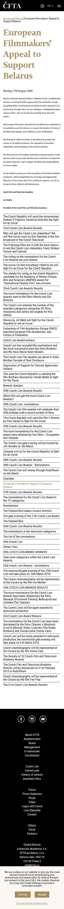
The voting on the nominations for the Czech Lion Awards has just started (29, 258)
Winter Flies (10, 547)
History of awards (32, 774)
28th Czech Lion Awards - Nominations (26, 465)
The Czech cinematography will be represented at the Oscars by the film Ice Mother (31, 581)
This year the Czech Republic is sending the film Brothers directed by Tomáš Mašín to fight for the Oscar (30, 377)
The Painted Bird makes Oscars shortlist (27, 511)
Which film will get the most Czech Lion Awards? (26, 397)
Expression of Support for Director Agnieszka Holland (30, 367)
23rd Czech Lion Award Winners (22, 616)
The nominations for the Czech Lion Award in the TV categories (29, 499)
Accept (42, 894)
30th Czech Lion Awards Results (22, 390)
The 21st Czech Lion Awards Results (25, 684)
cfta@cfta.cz (32, 865)
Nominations (10, 505)
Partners (32, 833)
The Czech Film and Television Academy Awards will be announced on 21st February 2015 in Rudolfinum (29, 668)
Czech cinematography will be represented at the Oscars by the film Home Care (30, 649)
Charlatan (8, 478)
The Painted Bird (13, 521)
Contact (32, 814)
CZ (49, 6)
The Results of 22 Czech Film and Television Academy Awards (29, 658)
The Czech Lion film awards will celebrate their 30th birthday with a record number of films (31, 411)
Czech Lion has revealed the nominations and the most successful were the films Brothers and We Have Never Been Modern (30, 349)
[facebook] (21, 719)
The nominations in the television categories (29, 531)
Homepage (9, 18)
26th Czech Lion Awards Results (22, 526)
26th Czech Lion (13, 541)
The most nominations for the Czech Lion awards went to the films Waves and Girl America (27, 297)
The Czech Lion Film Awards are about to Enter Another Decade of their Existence (31, 358)
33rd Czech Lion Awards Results (22, 228)
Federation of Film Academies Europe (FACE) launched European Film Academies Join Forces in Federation (30, 332)
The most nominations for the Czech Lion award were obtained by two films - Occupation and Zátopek (31, 435)
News (20, 18)
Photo (32, 798)
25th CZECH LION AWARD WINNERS (25, 552)
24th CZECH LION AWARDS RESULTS (25, 587)
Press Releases (32, 794)
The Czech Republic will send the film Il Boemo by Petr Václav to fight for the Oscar (31, 419)
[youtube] (43, 719)
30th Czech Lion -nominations (21, 404)
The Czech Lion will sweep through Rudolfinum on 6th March (31, 472)
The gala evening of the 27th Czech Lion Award (31, 516)
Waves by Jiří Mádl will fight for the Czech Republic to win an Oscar (28, 322)
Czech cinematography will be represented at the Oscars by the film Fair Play (30, 678)
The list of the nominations (19, 536)
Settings (22, 894)
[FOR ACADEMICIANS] (42, 6)
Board (32, 743)
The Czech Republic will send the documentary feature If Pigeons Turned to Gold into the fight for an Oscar (31, 220)
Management (32, 747)
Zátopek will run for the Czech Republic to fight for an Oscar (31, 453)
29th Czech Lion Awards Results (22, 426)
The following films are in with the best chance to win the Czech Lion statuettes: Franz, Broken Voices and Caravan (31, 248)
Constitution (32, 755)
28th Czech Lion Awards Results (22, 460)
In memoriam (32, 751)
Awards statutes (13, 385)
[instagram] (32, 719)
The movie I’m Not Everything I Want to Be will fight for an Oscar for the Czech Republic (30, 266)
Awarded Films (32, 778)
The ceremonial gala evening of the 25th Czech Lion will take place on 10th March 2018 (31, 572)
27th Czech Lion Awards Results (22, 492)
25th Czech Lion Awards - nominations (26, 565)
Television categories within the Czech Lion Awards (29, 559)
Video (32, 802)
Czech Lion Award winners (19, 340)
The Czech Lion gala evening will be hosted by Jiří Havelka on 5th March (31, 444)
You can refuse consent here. (32, 903)
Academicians (32, 739)
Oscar (32, 829)
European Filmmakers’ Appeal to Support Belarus (27, 485)
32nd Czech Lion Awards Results (23, 288)
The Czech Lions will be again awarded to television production (28, 609)
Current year (32, 770)
